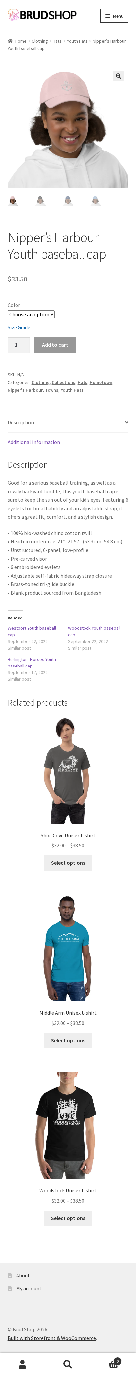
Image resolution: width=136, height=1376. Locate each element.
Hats (57, 41)
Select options (68, 862)
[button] (118, 76)
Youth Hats (77, 41)
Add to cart (55, 344)
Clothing (40, 41)
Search (67, 1365)
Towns (51, 390)
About (23, 1275)
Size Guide (19, 327)
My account (29, 1288)
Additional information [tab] (34, 442)
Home (21, 41)
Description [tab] (21, 422)
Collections (63, 382)
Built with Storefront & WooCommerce (52, 1338)
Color (14, 305)
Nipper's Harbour (25, 390)
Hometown (101, 382)
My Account (22, 1365)
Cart (105, 1359)
